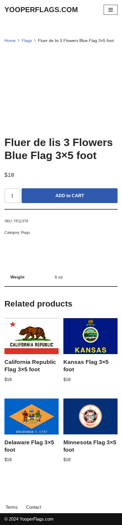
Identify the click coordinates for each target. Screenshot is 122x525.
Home (10, 40)
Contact (33, 507)
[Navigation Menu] (111, 10)
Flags (27, 40)
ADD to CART (69, 195)
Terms (12, 507)
